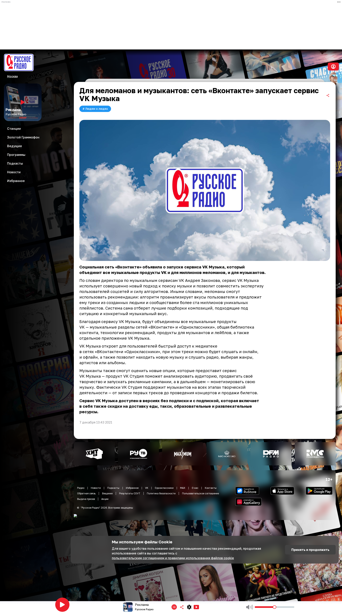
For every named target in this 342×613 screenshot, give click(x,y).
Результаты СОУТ (129, 493)
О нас (195, 487)
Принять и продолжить (310, 550)
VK (146, 487)
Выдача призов (86, 498)
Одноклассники (164, 487)
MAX (182, 487)
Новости (96, 487)
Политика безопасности (161, 493)
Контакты (211, 487)
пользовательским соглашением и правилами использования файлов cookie (173, 558)
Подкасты (113, 487)
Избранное (132, 487)
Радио (80, 487)
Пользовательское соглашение (200, 493)
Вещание (107, 493)
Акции (104, 498)
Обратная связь (86, 493)
